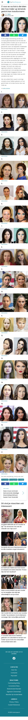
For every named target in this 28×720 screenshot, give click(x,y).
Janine (9, 14)
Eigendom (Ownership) (14, 692)
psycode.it (14, 675)
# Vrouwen (5, 479)
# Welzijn (21, 479)
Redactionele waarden (14, 689)
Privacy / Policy (14, 702)
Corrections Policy (14, 686)
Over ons (14, 670)
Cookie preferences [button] (14, 705)
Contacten (14, 673)
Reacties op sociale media (14, 694)
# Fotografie (13, 479)
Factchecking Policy (14, 683)
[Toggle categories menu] (2, 2)
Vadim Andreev (6, 88)
